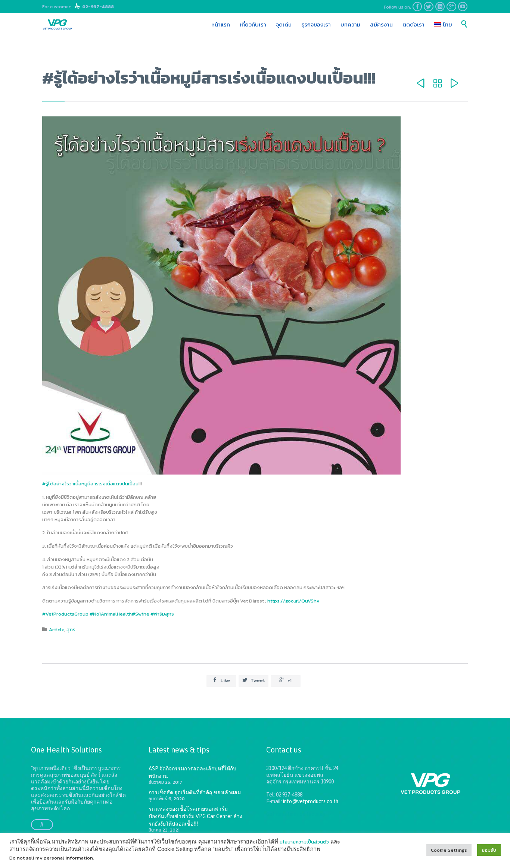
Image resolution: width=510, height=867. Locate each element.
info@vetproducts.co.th (310, 801)
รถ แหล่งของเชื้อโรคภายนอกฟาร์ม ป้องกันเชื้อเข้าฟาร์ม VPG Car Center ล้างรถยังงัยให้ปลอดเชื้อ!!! (195, 816)
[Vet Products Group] (57, 24)
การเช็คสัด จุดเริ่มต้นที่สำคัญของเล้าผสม (195, 792)
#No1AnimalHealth (111, 613)
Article (56, 629)
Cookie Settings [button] (449, 850)
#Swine (140, 613)
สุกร (70, 629)
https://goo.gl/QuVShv (293, 600)
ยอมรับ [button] (489, 850)
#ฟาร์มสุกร (162, 613)
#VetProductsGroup (65, 613)
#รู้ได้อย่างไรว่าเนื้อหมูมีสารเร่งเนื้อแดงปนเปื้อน (90, 483)
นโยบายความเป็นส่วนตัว (304, 841)
